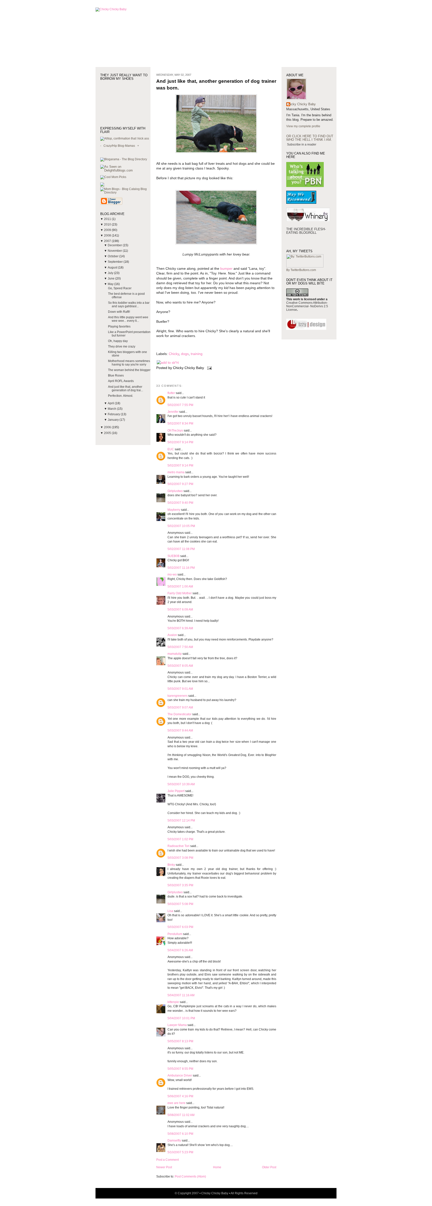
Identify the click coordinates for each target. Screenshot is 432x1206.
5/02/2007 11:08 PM (181, 549)
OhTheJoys (175, 430)
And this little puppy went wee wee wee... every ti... (128, 319)
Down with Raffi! (119, 312)
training (196, 354)
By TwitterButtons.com (301, 270)
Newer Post (164, 1167)
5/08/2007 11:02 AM (181, 1115)
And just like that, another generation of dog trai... (125, 388)
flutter (171, 393)
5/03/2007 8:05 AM (180, 666)
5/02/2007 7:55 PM (180, 405)
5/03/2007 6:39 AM (180, 628)
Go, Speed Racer (120, 288)
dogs (185, 354)
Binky (171, 864)
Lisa (170, 911)
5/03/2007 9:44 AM (180, 730)
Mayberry (174, 510)
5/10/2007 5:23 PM (180, 1152)
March (112, 408)
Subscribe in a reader (301, 144)
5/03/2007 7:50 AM (180, 647)
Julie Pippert (176, 791)
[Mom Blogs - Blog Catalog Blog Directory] (125, 192)
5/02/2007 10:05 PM (181, 526)
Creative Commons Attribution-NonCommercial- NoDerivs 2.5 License (307, 306)
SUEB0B (174, 556)
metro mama (176, 472)
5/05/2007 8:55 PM (180, 1068)
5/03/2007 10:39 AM (181, 784)
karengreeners (178, 696)
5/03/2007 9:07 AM (180, 707)
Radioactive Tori (179, 846)
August (113, 267)
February (114, 414)
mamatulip (175, 654)
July (111, 273)
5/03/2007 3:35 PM (180, 885)
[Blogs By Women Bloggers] (102, 185)
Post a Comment (167, 1160)
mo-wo (172, 574)
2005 (108, 433)
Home (217, 1167)
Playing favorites (119, 326)
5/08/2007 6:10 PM (180, 1134)
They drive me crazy (121, 346)
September (116, 262)
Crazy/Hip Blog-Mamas (119, 146)
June (111, 278)
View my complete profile (303, 126)
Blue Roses (116, 375)
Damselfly (174, 1140)
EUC (171, 449)
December (115, 245)
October (113, 256)
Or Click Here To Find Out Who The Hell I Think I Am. (309, 138)
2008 (108, 235)
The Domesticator (180, 714)
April (111, 403)
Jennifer (173, 412)
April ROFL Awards (121, 381)
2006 (108, 427)
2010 (108, 224)
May (111, 284)
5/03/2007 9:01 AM (180, 688)
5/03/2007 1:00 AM (180, 586)
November (115, 250)
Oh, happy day (118, 341)
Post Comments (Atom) (190, 1176)
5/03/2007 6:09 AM (180, 609)
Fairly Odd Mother (180, 593)
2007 (108, 241)
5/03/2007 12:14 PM (181, 820)
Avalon (172, 635)
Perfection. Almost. (120, 396)
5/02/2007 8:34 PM (180, 423)
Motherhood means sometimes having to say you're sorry (129, 362)
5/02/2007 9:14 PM (180, 442)
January (114, 420)
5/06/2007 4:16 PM (180, 1096)
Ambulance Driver (180, 1075)
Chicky (174, 354)
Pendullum (175, 934)
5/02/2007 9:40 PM (180, 502)
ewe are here (177, 1103)
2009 (108, 230)
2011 (108, 219)
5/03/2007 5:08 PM (180, 904)
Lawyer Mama (177, 1025)
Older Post (269, 1167)
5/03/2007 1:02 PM (180, 839)
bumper (226, 268)
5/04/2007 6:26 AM (180, 950)
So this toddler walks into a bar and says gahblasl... (129, 304)
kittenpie (173, 1002)
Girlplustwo (175, 491)
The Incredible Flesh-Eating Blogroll (306, 230)
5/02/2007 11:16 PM (181, 568)
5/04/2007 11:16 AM (181, 995)
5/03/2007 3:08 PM (180, 858)
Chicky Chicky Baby (301, 104)
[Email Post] (208, 368)
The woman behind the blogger (129, 370)
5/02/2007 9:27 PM (180, 484)
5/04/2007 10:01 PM (181, 1018)
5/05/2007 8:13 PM (180, 1041)
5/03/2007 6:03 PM (180, 927)
